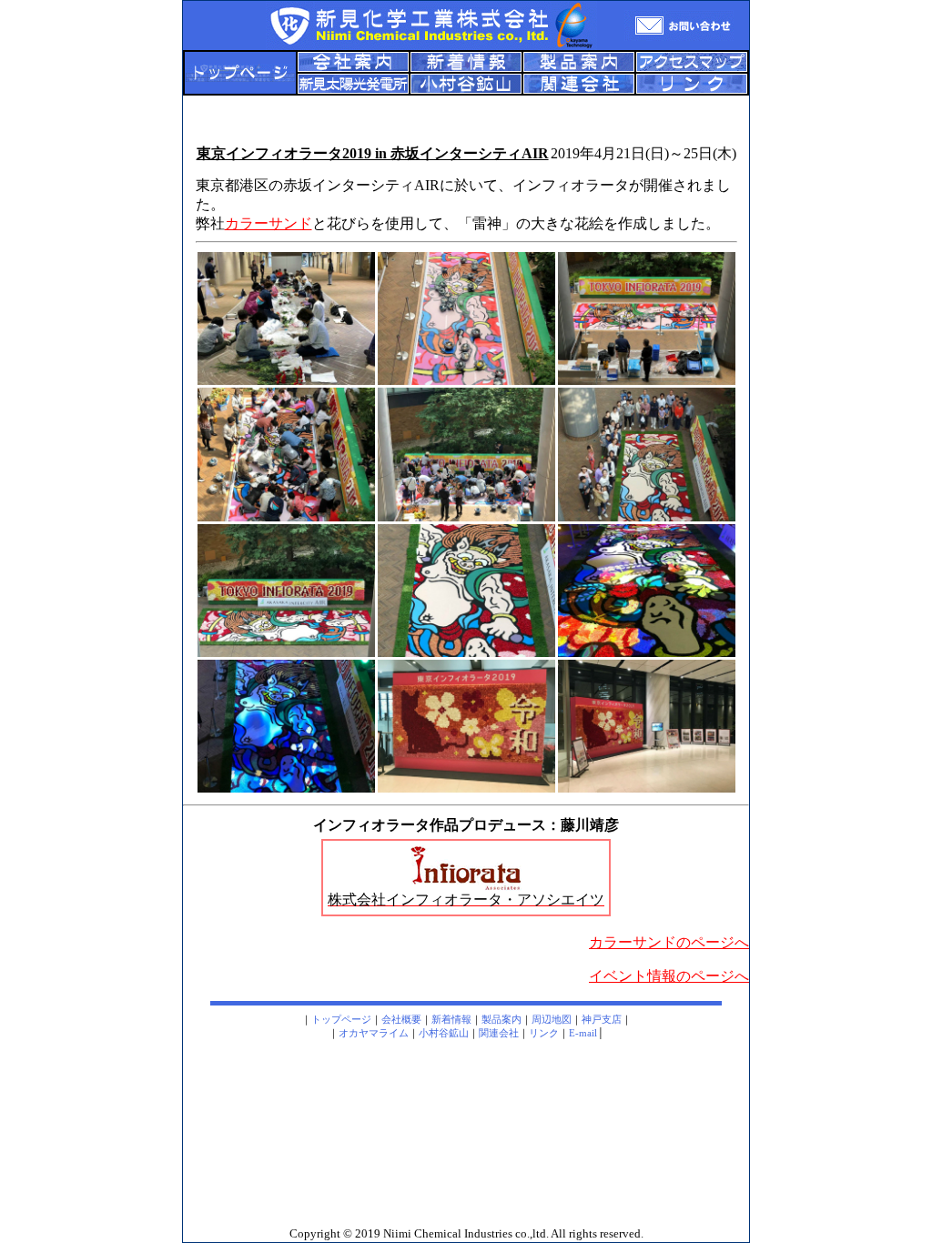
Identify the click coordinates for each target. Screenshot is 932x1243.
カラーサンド (268, 223)
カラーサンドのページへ (669, 942)
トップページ (341, 1019)
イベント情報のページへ (669, 976)
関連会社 (499, 1032)
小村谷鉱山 (444, 1032)
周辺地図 (552, 1019)
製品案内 (501, 1019)
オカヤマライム (374, 1032)
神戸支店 (602, 1019)
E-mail (583, 1032)
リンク (544, 1032)
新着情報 (451, 1019)
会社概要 (401, 1019)
